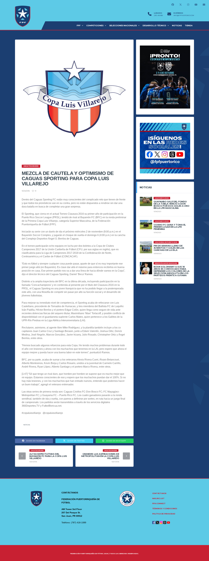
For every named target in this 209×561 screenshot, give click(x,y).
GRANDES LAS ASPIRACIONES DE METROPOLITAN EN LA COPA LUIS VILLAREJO (100, 456)
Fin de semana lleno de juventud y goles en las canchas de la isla (169, 247)
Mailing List (158, 498)
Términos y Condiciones (164, 508)
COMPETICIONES (94, 25)
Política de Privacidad (163, 514)
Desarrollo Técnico (154, 25)
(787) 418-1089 (158, 15)
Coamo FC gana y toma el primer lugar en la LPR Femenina (170, 226)
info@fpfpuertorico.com (184, 15)
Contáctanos (159, 493)
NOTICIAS (177, 25)
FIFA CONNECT (159, 503)
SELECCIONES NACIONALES (123, 25)
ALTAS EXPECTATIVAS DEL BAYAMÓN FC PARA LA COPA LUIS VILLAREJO (48, 456)
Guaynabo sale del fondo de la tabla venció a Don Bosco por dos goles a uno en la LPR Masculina (171, 204)
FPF (78, 25)
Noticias (26, 425)
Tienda (188, 25)
